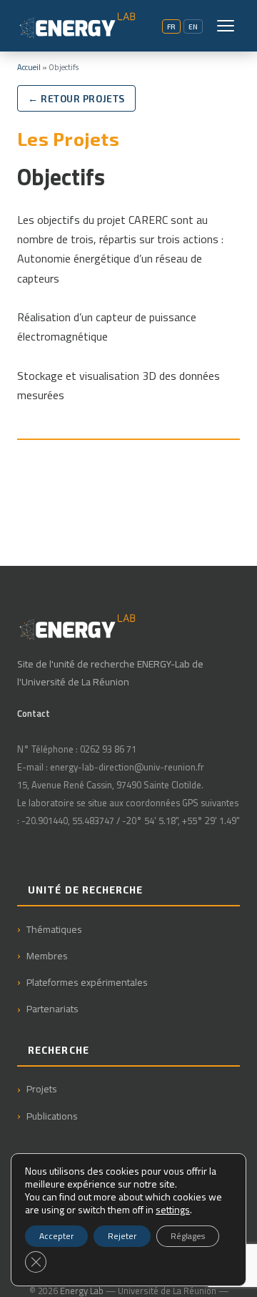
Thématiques (54, 928)
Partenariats (52, 1008)
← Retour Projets (76, 98)
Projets (41, 1088)
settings (173, 1209)
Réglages (188, 1236)
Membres (47, 955)
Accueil (29, 67)
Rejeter (122, 1236)
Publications (52, 1115)
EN (193, 26)
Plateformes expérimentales (87, 981)
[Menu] (225, 25)
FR (171, 26)
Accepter (56, 1236)
